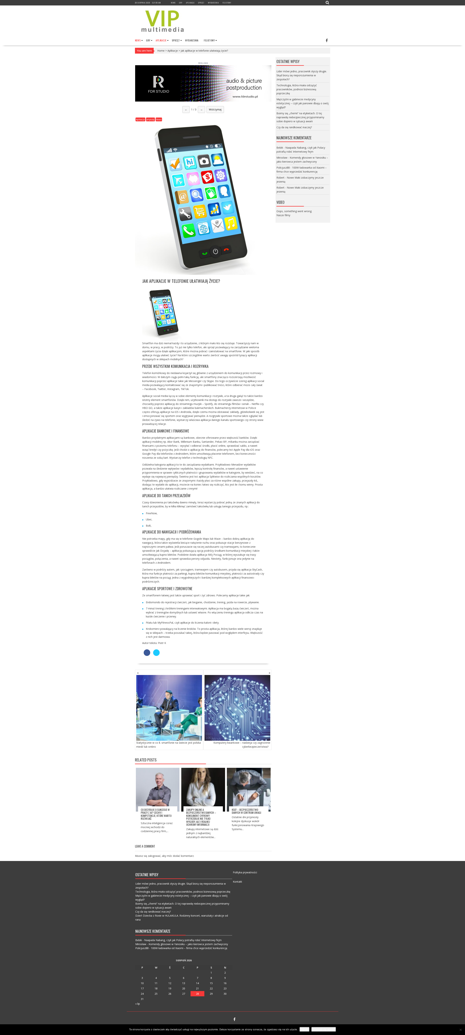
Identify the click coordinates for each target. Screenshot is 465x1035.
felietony (227, 2)
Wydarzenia (213, 2)
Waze (217, 538)
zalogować (154, 856)
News (173, 2)
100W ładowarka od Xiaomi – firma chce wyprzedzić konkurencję (189, 948)
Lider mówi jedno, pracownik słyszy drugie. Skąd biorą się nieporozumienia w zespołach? (301, 75)
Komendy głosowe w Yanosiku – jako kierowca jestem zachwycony (188, 944)
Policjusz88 (283, 167)
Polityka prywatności (245, 872)
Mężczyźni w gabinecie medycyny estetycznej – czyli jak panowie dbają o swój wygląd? (302, 103)
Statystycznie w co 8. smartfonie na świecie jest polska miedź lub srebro (168, 744)
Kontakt (237, 881)
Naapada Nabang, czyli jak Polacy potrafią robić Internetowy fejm (183, 940)
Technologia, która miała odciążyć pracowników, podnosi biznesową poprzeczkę (296, 89)
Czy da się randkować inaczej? (294, 127)
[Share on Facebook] (147, 654)
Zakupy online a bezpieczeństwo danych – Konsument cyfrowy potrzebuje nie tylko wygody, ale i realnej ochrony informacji (201, 817)
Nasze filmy (283, 215)
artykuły (150, 119)
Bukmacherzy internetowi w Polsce (235, 408)
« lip (137, 1003)
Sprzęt (201, 2)
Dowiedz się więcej (324, 1029)
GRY (180, 2)
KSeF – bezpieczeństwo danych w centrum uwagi (246, 811)
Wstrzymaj (215, 109)
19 (169, 988)
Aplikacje (190, 2)
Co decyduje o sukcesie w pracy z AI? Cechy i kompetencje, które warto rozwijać (156, 814)
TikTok (185, 389)
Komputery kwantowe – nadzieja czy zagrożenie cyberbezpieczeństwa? (241, 744)
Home (161, 50)
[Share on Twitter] (156, 654)
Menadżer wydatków (243, 464)
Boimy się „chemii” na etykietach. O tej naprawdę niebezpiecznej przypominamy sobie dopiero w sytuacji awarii (300, 117)
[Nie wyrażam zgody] (460, 1030)
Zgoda (304, 1029)
